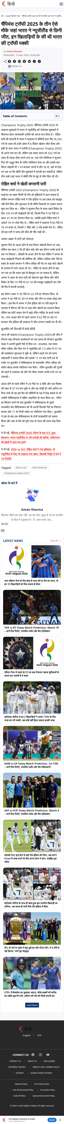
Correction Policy (47, 1090)
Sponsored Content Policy (44, 1095)
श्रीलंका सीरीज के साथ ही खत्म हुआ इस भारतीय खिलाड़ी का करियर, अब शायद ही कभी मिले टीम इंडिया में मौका (31, 904)
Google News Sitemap (41, 1073)
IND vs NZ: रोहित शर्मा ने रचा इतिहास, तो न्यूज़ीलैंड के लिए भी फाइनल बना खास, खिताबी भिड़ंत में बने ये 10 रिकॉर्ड (31, 453)
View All (54, 540)
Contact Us (15, 1061)
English (27, 1035)
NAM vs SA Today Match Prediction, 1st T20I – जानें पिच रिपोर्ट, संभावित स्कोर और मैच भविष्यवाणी (31, 765)
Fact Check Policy (41, 1084)
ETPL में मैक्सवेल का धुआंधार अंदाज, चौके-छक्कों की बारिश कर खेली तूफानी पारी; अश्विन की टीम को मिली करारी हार (30, 994)
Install (52, 1120)
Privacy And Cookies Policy (46, 1067)
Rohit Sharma (39, 467)
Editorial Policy (21, 1084)
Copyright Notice (17, 1067)
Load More (32, 1005)
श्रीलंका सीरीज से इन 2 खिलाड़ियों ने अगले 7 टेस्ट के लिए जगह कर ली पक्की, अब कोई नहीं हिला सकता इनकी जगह (30, 718)
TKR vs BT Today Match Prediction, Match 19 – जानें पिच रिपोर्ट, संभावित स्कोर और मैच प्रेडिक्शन (31, 629)
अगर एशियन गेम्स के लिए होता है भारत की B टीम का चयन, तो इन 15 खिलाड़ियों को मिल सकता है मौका (31, 582)
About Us (32, 1061)
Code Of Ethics (19, 1095)
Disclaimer (49, 1061)
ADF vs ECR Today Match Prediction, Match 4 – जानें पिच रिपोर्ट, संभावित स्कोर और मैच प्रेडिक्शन (31, 812)
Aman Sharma (14, 51)
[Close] (60, 1120)
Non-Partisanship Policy (23, 1090)
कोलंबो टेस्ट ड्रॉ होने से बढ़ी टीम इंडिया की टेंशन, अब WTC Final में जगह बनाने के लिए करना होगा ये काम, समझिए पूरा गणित (30, 858)
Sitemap (20, 1073)
